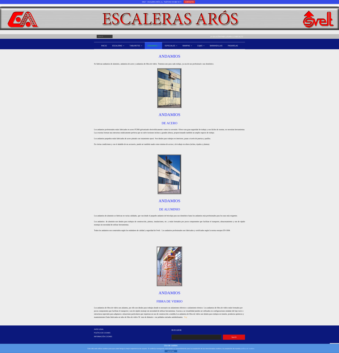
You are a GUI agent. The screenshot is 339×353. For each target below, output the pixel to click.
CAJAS (199, 45)
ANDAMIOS (152, 45)
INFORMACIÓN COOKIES (103, 336)
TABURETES (135, 45)
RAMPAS (186, 45)
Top (185, 317)
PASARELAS (233, 45)
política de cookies (247, 349)
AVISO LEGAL (99, 329)
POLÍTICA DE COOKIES (102, 333)
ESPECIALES (170, 45)
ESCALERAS (117, 45)
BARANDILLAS (216, 45)
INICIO (104, 45)
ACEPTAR (171, 351)
